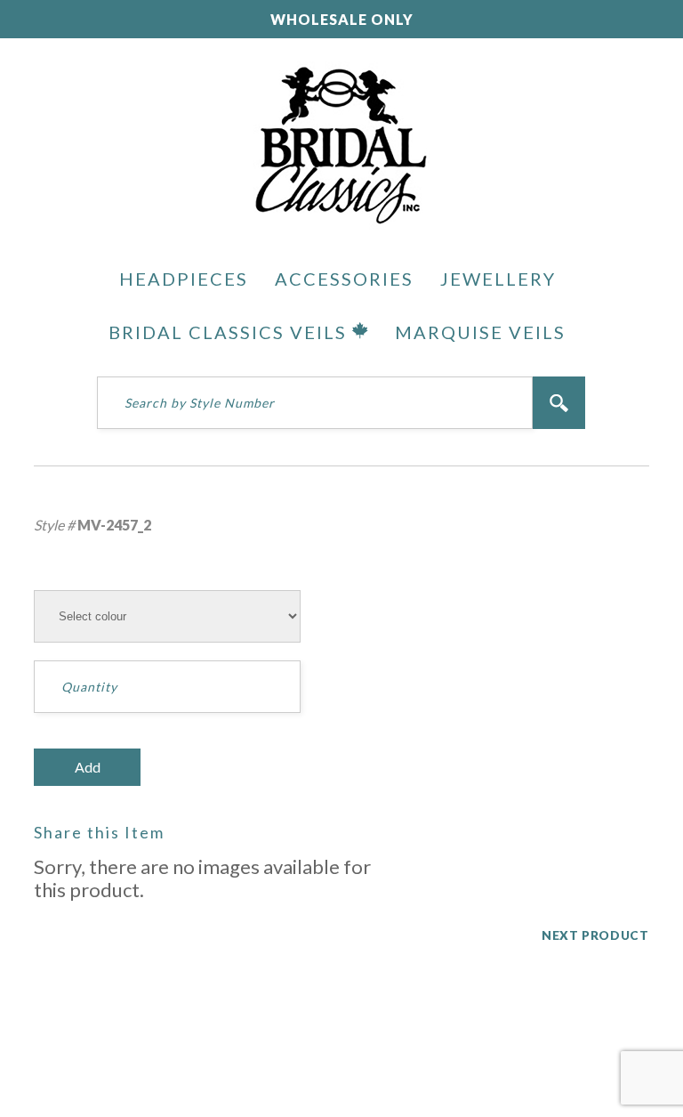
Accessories (344, 278)
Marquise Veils (480, 332)
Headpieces (183, 278)
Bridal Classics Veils (230, 332)
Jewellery (498, 278)
